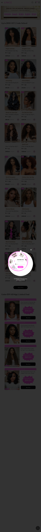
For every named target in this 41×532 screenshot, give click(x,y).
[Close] (31, 249)
